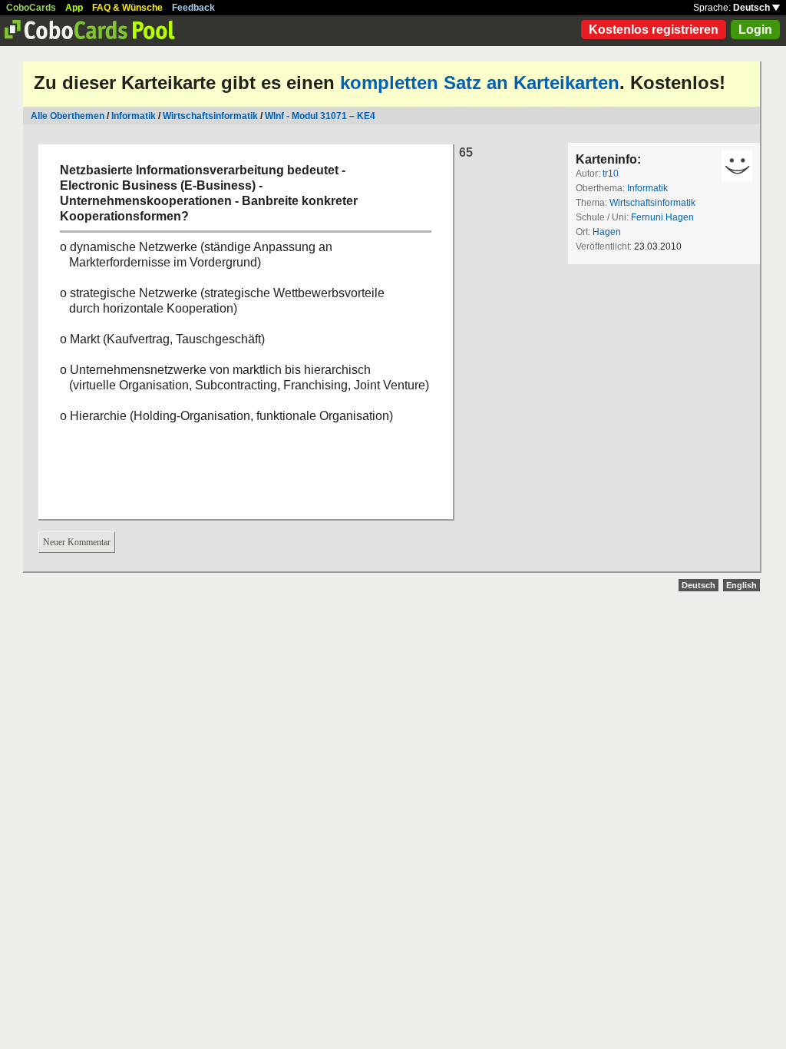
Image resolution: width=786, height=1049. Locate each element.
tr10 (611, 173)
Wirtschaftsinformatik (210, 116)
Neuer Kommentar (77, 542)
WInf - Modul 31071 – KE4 (320, 116)
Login (755, 29)
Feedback (193, 7)
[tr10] (737, 166)
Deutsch (752, 7)
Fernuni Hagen (662, 217)
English (741, 585)
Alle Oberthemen (67, 116)
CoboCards (31, 7)
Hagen (607, 232)
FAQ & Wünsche (127, 7)
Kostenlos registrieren (653, 29)
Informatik (133, 116)
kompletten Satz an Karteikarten (479, 82)
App (74, 7)
